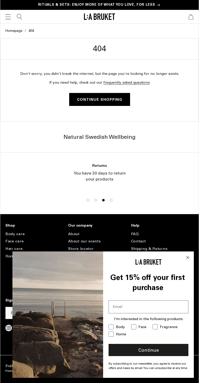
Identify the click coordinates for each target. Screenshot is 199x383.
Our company (80, 225)
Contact (138, 241)
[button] (8, 17)
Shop (10, 225)
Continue (148, 350)
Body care (15, 234)
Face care (14, 241)
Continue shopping (99, 99)
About (74, 234)
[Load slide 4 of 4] (111, 200)
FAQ (135, 234)
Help (135, 225)
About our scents (84, 241)
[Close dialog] (187, 257)
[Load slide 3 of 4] (103, 200)
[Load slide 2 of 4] (96, 200)
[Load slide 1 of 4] (88, 200)
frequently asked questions (126, 82)
